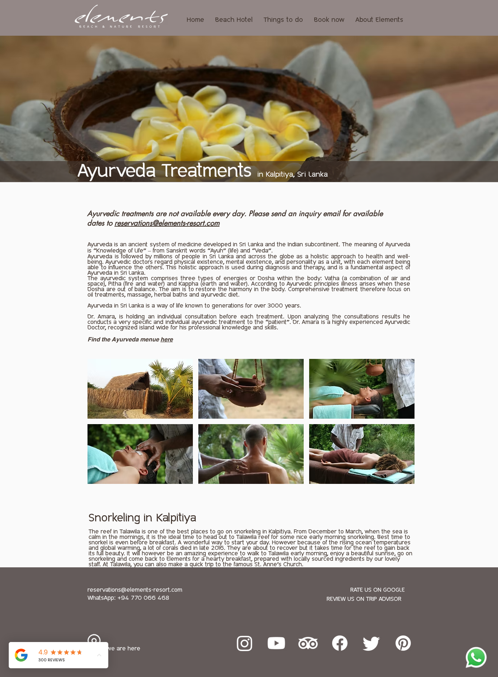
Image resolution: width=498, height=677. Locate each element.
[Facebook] (340, 643)
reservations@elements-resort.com (166, 223)
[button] (140, 389)
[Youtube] (276, 643)
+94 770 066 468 (143, 598)
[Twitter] (371, 643)
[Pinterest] (403, 643)
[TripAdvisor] (308, 643)
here (166, 339)
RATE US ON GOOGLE (377, 590)
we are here (123, 648)
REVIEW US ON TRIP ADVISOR (364, 599)
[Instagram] (244, 643)
